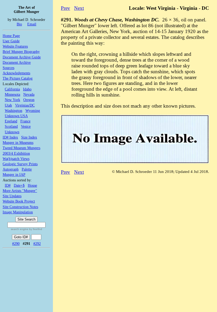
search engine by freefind (26, 229)
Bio (19, 24)
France (25, 121)
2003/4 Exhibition (16, 153)
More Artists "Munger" (20, 191)
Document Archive (17, 62)
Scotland (11, 126)
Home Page (11, 36)
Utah (8, 105)
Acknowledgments (16, 73)
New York (12, 100)
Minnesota (12, 94)
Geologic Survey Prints (20, 164)
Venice (26, 126)
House (32, 185)
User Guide (11, 41)
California (12, 89)
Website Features (15, 46)
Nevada (28, 94)
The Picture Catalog (18, 78)
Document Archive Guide (22, 57)
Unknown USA (16, 116)
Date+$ (19, 185)
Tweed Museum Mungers (21, 148)
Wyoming (32, 110)
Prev (65, 8)
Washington (13, 110)
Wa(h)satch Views (16, 159)
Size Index (29, 137)
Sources (8, 68)
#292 (37, 243)
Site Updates (12, 196)
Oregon (28, 100)
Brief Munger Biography (21, 51)
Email (31, 24)
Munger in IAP (14, 174)
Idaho (27, 89)
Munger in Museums (18, 142)
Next (79, 8)
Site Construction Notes (20, 207)
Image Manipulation (18, 212)
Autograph (11, 169)
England (11, 121)
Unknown (12, 132)
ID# (8, 185)
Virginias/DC (25, 105)
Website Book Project (19, 201)
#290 (16, 243)
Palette (27, 169)
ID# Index (10, 137)
